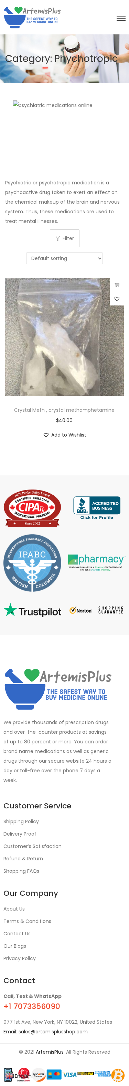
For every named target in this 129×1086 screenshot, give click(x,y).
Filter (68, 238)
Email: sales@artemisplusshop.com (45, 1031)
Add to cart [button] (117, 285)
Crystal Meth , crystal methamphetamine (64, 410)
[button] (117, 298)
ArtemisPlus (50, 1052)
